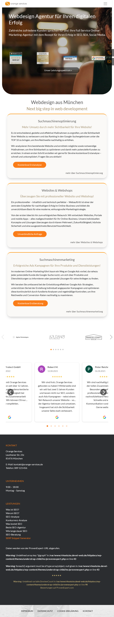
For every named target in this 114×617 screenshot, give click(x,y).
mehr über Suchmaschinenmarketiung (84, 311)
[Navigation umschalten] (105, 4)
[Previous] (10, 392)
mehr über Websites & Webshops (86, 242)
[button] (111, 337)
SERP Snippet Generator (18, 538)
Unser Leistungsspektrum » (58, 70)
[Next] (103, 392)
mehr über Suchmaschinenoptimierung (84, 173)
